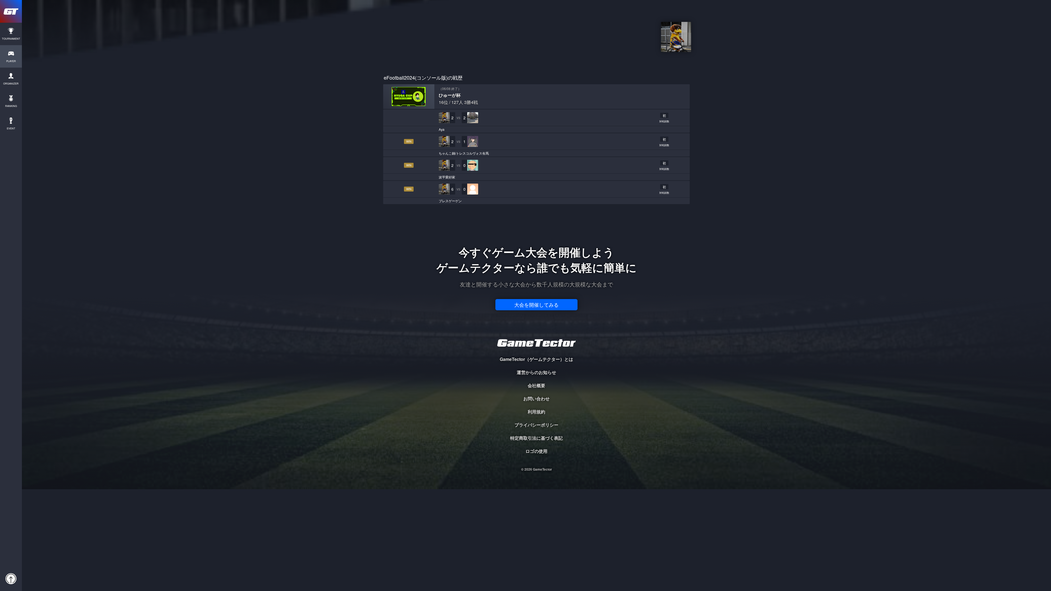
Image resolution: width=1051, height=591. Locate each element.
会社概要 (536, 385)
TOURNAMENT (11, 38)
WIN (408, 141)
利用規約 (536, 412)
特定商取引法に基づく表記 (536, 438)
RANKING (11, 106)
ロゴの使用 (536, 451)
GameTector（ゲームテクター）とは (536, 359)
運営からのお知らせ (536, 372)
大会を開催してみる (536, 304)
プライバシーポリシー (536, 425)
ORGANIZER (11, 83)
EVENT (11, 128)
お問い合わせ (536, 398)
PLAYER (11, 61)
